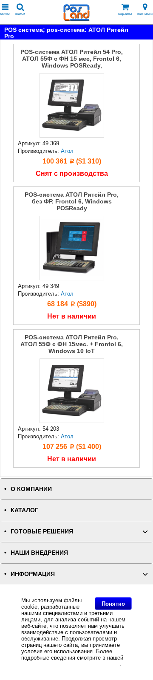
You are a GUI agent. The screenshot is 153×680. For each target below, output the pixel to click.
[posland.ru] (76, 19)
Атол (67, 151)
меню (5, 13)
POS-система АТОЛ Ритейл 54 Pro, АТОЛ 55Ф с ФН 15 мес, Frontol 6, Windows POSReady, (71, 58)
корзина (125, 13)
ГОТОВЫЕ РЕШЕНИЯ (42, 531)
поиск (20, 13)
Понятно (113, 604)
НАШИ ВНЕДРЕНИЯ (39, 553)
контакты (145, 13)
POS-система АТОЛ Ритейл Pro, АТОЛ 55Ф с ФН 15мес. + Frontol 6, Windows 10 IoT (71, 344)
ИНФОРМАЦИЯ (33, 574)
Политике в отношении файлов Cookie (70, 664)
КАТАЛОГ (24, 510)
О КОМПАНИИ (31, 489)
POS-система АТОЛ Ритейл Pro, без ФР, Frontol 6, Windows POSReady (72, 201)
